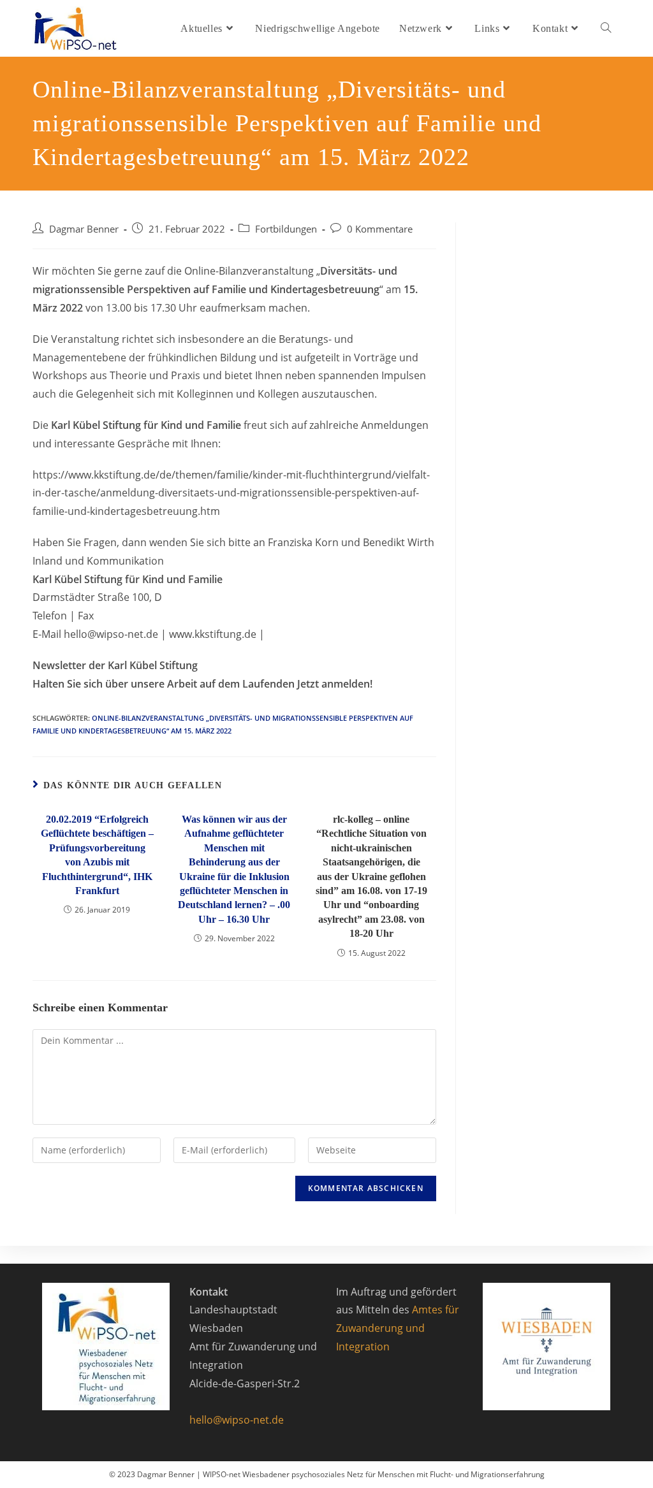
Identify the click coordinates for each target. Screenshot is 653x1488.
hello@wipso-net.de (236, 1420)
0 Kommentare (380, 229)
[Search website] (605, 28)
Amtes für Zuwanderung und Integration (397, 1328)
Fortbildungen (286, 229)
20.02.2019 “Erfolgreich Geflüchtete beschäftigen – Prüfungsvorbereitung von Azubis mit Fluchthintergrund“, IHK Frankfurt (97, 855)
